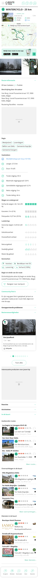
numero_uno (20, 13)
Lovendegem (18, 142)
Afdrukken (12, 574)
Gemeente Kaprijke (24, 146)
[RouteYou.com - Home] (9, 3)
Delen (25, 574)
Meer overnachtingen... (27, 512)
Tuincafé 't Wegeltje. (10, 546)
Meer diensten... (30, 560)
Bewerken (32, 574)
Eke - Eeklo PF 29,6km (10, 451)
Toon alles (19, 363)
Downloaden (19, 574)
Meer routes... (31, 464)
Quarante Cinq (8, 498)
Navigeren (5, 574)
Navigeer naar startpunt (16, 284)
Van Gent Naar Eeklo (10, 438)
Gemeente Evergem (9, 150)
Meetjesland (6, 142)
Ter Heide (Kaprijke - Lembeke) (14, 485)
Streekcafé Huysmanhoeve (12, 534)
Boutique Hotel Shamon (11, 520)
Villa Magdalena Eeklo (10, 473)
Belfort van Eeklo (8, 146)
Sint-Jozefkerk (8, 337)
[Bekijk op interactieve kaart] (19, 45)
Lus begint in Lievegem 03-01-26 (14, 425)
